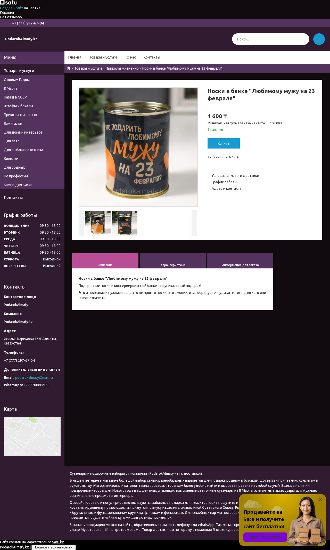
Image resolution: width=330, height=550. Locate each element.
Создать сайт (12, 8)
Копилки (11, 159)
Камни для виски (18, 185)
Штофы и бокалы (18, 106)
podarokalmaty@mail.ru (34, 377)
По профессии (16, 176)
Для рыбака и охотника (23, 150)
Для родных (14, 167)
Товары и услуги (103, 57)
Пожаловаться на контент (54, 547)
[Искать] (303, 39)
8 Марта (11, 88)
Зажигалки (13, 123)
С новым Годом (17, 80)
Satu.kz (58, 542)
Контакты (152, 57)
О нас (131, 57)
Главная (74, 57)
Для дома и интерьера (23, 132)
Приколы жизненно (122, 68)
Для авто (12, 141)
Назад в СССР (15, 97)
